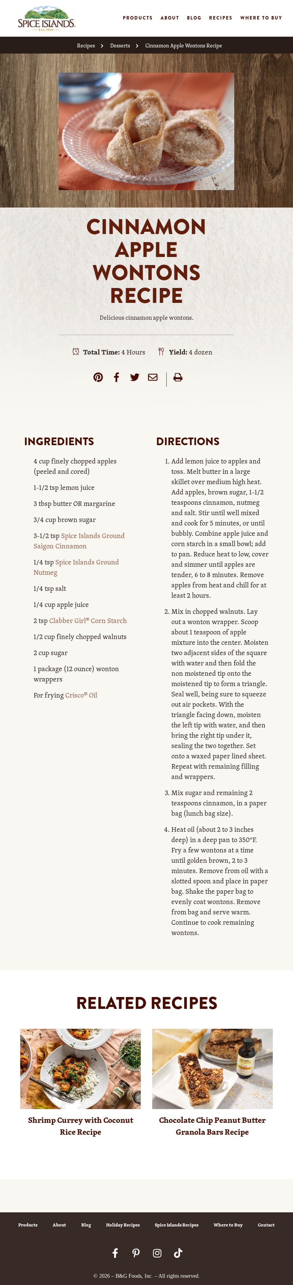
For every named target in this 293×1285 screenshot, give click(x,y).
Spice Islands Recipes (176, 1224)
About (170, 18)
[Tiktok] (178, 1252)
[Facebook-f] (115, 1252)
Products (138, 18)
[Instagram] (157, 1252)
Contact (266, 1224)
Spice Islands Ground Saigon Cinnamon (79, 540)
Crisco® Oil (81, 695)
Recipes (221, 18)
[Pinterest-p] (136, 1252)
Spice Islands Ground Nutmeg (76, 567)
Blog (194, 18)
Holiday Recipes (123, 1224)
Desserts (120, 45)
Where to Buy (261, 18)
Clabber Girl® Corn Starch (87, 620)
